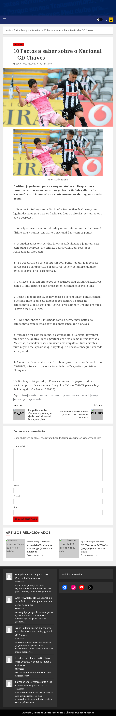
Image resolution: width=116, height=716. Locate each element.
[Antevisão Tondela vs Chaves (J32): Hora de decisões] (15, 548)
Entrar (111, 19)
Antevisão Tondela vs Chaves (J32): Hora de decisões (39, 548)
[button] (4, 19)
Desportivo (43, 395)
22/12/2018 (47, 64)
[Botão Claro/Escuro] (100, 19)
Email (16, 496)
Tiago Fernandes (34, 399)
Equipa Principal (34, 542)
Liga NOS (66, 395)
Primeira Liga (19, 399)
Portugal (94, 395)
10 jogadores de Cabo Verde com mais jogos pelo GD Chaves (34, 631)
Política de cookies (72, 574)
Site (15, 507)
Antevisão (19, 44)
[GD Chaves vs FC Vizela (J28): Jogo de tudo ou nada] (69, 548)
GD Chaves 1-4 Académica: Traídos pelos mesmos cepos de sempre (33, 601)
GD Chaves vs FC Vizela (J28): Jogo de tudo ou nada (94, 548)
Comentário (20, 446)
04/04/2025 (88, 555)
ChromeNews (72, 712)
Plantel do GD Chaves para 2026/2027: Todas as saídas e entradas (33, 661)
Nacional (85, 395)
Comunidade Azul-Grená (27, 64)
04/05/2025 (34, 555)
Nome (16, 485)
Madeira (75, 395)
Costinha (32, 395)
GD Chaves (54, 395)
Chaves (24, 395)
